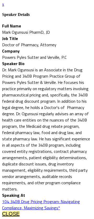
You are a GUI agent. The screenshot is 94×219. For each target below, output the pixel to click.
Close (11, 214)
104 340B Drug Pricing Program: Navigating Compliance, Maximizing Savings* (41, 204)
